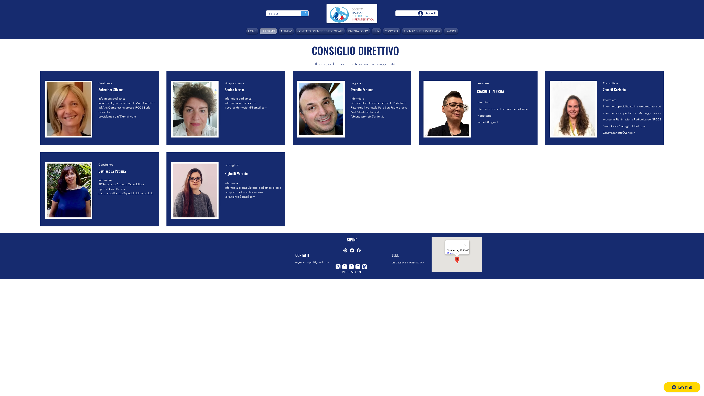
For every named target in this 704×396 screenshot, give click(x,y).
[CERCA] (304, 13)
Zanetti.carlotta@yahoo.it (619, 132)
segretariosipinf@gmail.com (312, 262)
